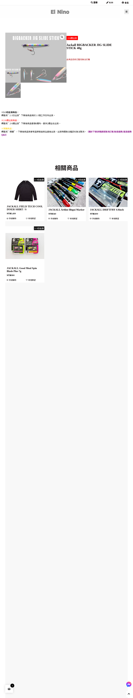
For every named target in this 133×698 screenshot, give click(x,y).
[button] (62, 37)
